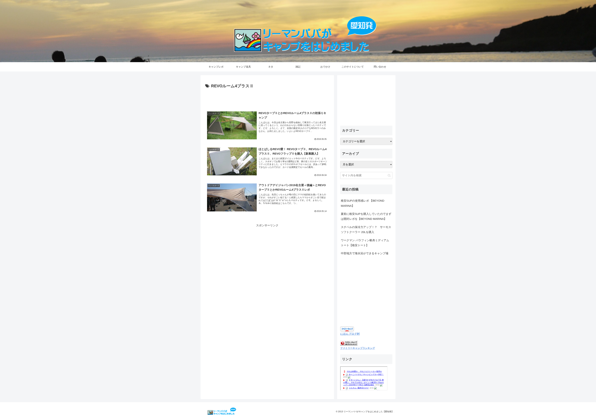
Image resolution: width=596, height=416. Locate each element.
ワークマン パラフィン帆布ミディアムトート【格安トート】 (365, 243)
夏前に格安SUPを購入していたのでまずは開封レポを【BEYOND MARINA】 (366, 216)
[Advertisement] (267, 98)
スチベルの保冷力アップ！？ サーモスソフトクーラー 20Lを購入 (366, 230)
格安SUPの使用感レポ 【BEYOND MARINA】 (362, 203)
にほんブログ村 (350, 333)
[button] (389, 175)
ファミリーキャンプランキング (357, 348)
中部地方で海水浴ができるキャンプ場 (364, 253)
